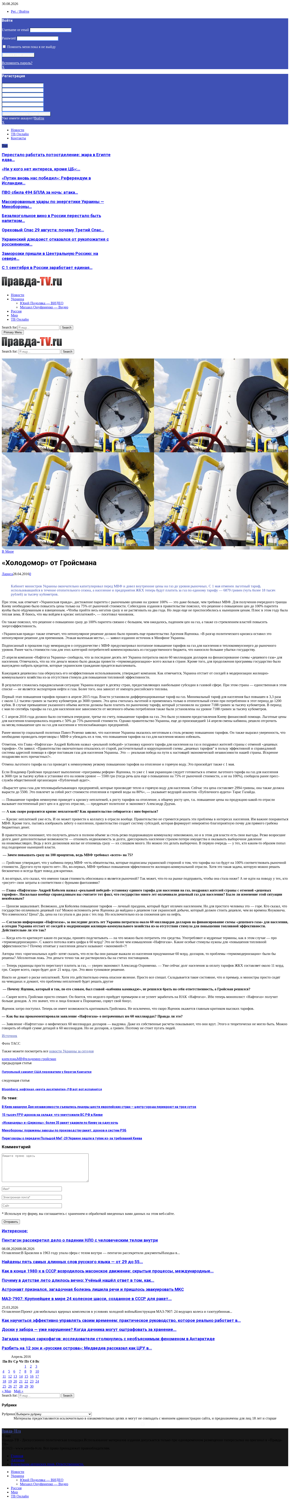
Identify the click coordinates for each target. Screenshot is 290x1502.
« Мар (6, 1391)
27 (15, 1386)
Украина (17, 299)
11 (4, 1376)
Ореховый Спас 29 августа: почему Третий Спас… (53, 230)
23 (32, 1381)
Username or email (15, 30)
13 (15, 1376)
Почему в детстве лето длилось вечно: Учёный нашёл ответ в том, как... (78, 1280)
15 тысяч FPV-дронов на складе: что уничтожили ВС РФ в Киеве (52, 1115)
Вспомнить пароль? (17, 63)
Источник (9, 1036)
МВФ (21, 1059)
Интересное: (15, 1230)
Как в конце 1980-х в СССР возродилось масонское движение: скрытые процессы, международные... (108, 1271)
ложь (13, 1059)
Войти (39, 118)
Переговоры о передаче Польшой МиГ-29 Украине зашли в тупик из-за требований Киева (72, 1138)
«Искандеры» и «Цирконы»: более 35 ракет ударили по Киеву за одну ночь (60, 1122)
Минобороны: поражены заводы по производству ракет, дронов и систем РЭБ (64, 1130)
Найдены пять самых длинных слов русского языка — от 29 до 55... (72, 1261)
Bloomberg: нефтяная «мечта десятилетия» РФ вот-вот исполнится (52, 1089)
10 (37, 1371)
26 (10, 1386)
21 (21, 1381)
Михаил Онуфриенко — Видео (44, 307)
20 (15, 1381)
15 (26, 1376)
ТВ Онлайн (20, 134)
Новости (17, 130)
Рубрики (8, 1414)
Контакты (18, 138)
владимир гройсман (40, 1059)
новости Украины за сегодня (71, 1051)
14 (21, 1376)
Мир (14, 315)
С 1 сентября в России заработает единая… (47, 267)
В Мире (8, 551)
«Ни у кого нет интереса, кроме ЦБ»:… (41, 169)
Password (9, 38)
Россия (16, 311)
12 (10, 1376)
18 (4, 1381)
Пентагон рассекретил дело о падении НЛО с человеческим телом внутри (80, 1240)
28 (21, 1386)
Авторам (17, 1460)
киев (5, 1059)
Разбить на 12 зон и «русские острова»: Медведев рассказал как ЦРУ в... (77, 1348)
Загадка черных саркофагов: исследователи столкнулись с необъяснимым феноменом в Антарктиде (108, 1338)
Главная (17, 1456)
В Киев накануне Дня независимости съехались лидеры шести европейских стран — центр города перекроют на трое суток (99, 1107)
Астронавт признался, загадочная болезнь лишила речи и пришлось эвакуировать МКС (93, 1289)
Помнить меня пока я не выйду (31, 47)
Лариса (7, 574)
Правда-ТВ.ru (11, 1431)
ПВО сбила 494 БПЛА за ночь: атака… (40, 192)
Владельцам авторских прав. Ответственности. (47, 1464)
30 (32, 1386)
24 (37, 1381)
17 (37, 1376)
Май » (18, 1391)
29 (26, 1386)
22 (26, 1381)
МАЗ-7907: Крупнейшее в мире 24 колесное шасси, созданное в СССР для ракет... (87, 1298)
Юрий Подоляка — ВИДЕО (41, 303)
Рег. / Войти (20, 11)
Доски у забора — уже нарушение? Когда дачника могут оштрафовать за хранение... (89, 1329)
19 (10, 1381)
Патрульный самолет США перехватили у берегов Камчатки (47, 1071)
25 (4, 1386)
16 (32, 1376)
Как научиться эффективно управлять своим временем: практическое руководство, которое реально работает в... (121, 1320)
